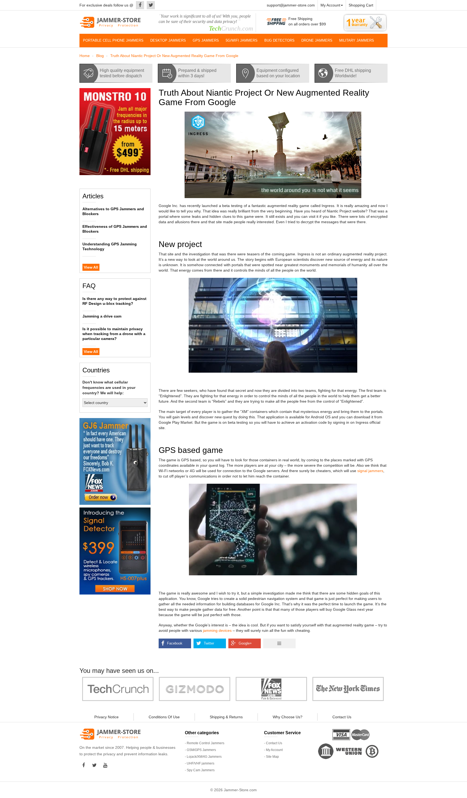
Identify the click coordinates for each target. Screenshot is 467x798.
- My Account (273, 750)
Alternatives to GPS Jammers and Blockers (113, 211)
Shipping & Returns (226, 717)
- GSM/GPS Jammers (200, 750)
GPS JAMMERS (206, 40)
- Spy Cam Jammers (200, 770)
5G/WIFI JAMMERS (242, 40)
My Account (330, 5)
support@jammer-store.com (291, 5)
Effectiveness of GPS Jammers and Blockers (114, 228)
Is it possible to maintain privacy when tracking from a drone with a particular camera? (113, 334)
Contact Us (341, 717)
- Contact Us (273, 743)
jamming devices (217, 630)
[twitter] (149, 5)
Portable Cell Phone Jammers (113, 40)
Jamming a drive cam (101, 316)
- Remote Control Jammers (204, 743)
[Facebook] (138, 5)
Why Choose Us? (287, 717)
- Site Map (271, 757)
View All (91, 267)
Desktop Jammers (168, 40)
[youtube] (106, 765)
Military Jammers (356, 40)
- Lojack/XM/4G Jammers (203, 757)
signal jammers (370, 471)
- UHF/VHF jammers (199, 763)
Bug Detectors (279, 40)
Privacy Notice (106, 717)
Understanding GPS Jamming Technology (109, 246)
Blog (100, 56)
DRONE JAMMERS (316, 40)
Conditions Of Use (164, 717)
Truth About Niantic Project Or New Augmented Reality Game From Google (174, 56)
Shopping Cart (361, 5)
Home (84, 56)
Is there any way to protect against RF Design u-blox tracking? (114, 301)
